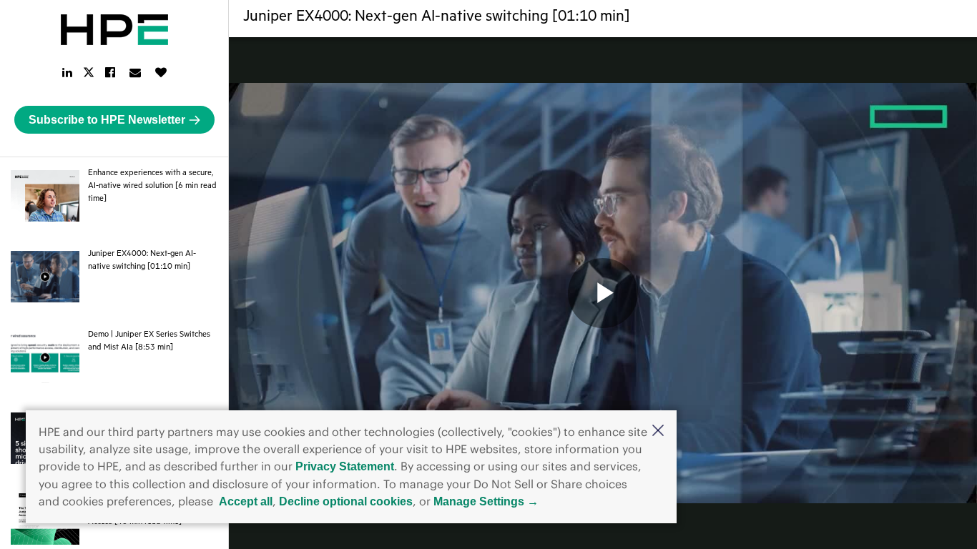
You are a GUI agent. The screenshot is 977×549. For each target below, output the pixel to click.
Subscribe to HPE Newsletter (107, 120)
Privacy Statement (344, 466)
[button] (658, 431)
